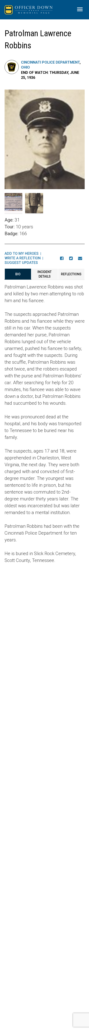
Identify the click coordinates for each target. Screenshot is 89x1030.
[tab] (18, 274)
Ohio (25, 67)
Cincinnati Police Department (50, 62)
